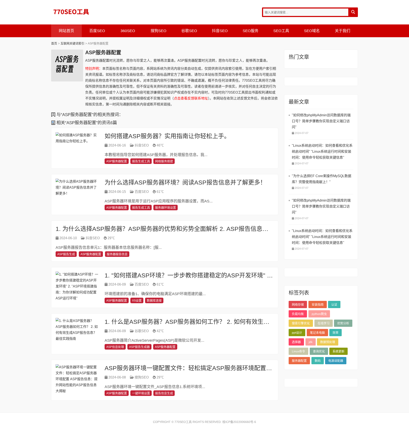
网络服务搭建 (164, 161)
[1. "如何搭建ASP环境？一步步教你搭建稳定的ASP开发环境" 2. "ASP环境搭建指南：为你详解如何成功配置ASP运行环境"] (77, 287)
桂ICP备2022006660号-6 (239, 422)
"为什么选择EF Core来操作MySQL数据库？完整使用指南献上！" (321, 179)
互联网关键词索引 (72, 43)
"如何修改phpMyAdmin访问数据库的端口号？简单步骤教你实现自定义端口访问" (321, 121)
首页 (54, 43)
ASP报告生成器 (139, 346)
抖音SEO (220, 31)
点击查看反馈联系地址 (191, 98)
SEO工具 (281, 31)
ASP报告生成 (66, 254)
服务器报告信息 (117, 254)
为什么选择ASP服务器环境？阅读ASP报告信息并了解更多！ (185, 182)
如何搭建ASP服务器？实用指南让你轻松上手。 (167, 136)
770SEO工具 (71, 11)
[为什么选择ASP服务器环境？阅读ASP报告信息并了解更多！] (77, 195)
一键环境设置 (141, 393)
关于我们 (342, 31)
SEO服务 (250, 31)
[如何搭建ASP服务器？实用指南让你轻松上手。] (77, 148)
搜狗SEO (158, 31)
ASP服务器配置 (116, 161)
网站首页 (66, 31)
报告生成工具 (141, 161)
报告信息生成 (164, 393)
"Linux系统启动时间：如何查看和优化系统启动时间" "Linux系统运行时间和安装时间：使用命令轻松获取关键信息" (322, 151)
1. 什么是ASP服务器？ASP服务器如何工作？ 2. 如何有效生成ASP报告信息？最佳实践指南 (226, 322)
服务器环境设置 (165, 207)
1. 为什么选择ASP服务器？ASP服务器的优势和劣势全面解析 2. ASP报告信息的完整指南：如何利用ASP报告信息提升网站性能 (225, 229)
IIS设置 (137, 300)
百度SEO (97, 31)
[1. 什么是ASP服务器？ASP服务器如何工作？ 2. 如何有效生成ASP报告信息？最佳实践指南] (77, 334)
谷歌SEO (189, 31)
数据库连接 (154, 300)
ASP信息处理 (115, 346)
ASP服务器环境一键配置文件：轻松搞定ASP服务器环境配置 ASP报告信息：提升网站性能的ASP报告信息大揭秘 (255, 368)
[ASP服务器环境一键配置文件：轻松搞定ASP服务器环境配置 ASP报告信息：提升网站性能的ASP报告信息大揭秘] (77, 380)
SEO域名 (312, 31)
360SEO (128, 31)
